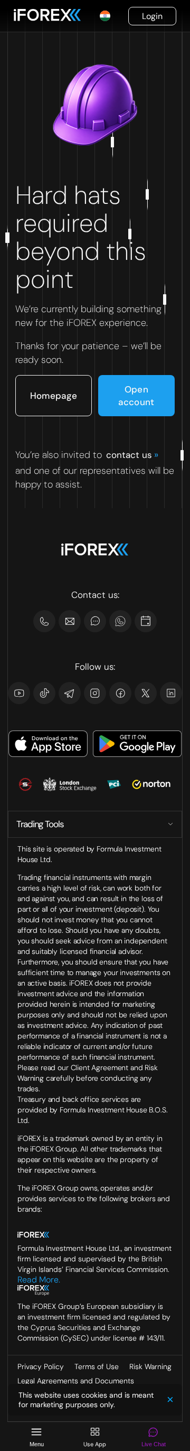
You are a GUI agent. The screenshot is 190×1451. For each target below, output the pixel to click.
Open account (136, 395)
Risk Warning (150, 1366)
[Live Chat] (95, 621)
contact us (132, 454)
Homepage (54, 395)
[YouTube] (19, 693)
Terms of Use (96, 1366)
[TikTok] (44, 693)
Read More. (38, 1279)
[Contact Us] (44, 621)
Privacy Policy (40, 1366)
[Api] (120, 621)
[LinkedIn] (171, 693)
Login (152, 16)
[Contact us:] (70, 621)
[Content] (146, 621)
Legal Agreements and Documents (75, 1381)
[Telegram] (70, 693)
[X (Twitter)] (146, 693)
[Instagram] (95, 693)
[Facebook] (120, 693)
